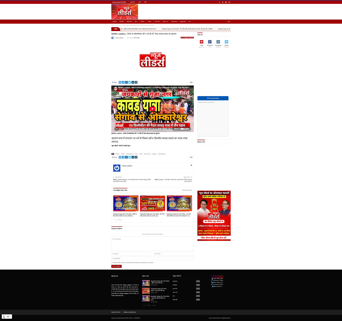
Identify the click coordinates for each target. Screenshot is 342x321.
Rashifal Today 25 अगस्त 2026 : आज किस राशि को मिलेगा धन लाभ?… (160, 298)
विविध (149, 21)
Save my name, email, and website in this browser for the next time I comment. (133, 262)
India (136, 153)
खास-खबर (175, 288)
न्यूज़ (136, 21)
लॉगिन (145, 2)
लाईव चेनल (175, 281)
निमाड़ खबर (129, 21)
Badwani (117, 153)
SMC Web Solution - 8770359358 (132, 318)
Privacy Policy (116, 312)
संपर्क (139, 2)
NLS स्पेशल (174, 21)
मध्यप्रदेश (175, 285)
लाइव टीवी (132, 2)
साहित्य (142, 21)
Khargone (154, 153)
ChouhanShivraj (129, 153)
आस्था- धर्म (165, 21)
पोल (189, 21)
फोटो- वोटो (157, 21)
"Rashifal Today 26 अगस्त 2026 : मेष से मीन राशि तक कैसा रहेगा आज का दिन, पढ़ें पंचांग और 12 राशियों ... (152, 29)
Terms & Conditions (129, 312)
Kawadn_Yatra (147, 153)
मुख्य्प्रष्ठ (115, 21)
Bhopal (122, 153)
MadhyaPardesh (161, 153)
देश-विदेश (122, 21)
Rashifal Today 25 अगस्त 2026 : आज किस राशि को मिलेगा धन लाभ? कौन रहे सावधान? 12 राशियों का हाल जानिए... (210, 29)
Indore (140, 153)
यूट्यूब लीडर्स (183, 21)
